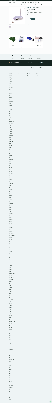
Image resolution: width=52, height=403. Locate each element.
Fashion (23, 2)
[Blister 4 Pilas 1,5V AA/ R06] (21, 39)
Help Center (19, 73)
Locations (37, 73)
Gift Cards (15, 0)
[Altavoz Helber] (30, 39)
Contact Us (36, 2)
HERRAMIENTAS (38, 45)
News (33, 2)
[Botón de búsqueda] (21, 2)
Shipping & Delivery (28, 73)
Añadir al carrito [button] (14, 47)
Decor (28, 4)
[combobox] (16, 2)
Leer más (32, 47)
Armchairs (17, 4)
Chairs (10, 4)
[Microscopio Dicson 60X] (39, 39)
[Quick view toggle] (15, 38)
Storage (13, 4)
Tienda (28, 2)
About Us (31, 2)
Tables (25, 4)
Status (18, 75)
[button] (50, 401)
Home (25, 2)
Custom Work (12, 0)
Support (27, 75)
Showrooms (10, 0)
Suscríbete (42, 62)
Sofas (19, 4)
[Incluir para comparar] (15, 37)
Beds (22, 4)
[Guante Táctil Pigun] (13, 39)
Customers (37, 75)
